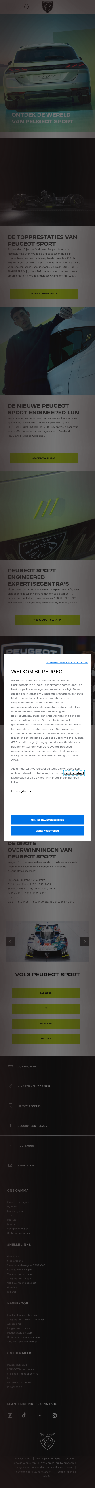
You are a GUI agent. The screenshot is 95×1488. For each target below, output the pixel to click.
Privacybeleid (21, 791)
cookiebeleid (74, 773)
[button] (67, 662)
